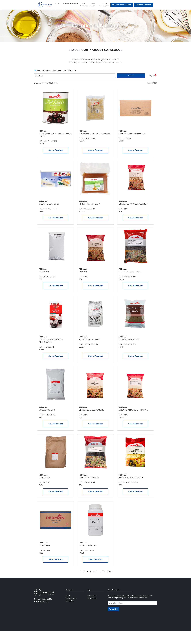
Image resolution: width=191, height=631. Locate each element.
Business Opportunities (104, 5)
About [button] (57, 4)
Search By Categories (67, 70)
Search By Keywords (46, 70)
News (68, 596)
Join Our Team (71, 598)
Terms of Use (92, 598)
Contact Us (70, 601)
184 (108, 571)
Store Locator (93, 5)
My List (152, 76)
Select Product (55, 150)
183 (103, 571)
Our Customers (83, 5)
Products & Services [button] (69, 4)
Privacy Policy (92, 596)
